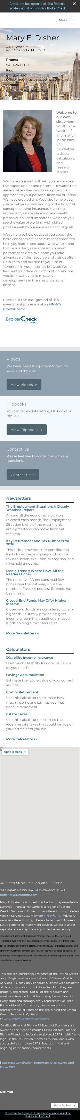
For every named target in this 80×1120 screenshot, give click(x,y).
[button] (66, 20)
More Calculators (22, 739)
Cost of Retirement (22, 692)
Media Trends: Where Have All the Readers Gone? (35, 572)
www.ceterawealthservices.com (26, 1019)
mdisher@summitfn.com (27, 90)
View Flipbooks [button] (24, 430)
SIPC (57, 916)
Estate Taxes (16, 714)
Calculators (18, 649)
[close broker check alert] (74, 3)
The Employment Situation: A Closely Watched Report (37, 508)
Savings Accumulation (25, 675)
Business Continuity (17, 1063)
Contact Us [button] (21, 475)
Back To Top (63, 1105)
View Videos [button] (22, 385)
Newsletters (18, 498)
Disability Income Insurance (29, 658)
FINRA (48, 916)
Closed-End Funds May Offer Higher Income (36, 602)
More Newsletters (22, 633)
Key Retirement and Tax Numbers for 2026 (37, 542)
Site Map (6, 1092)
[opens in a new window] (21, 324)
